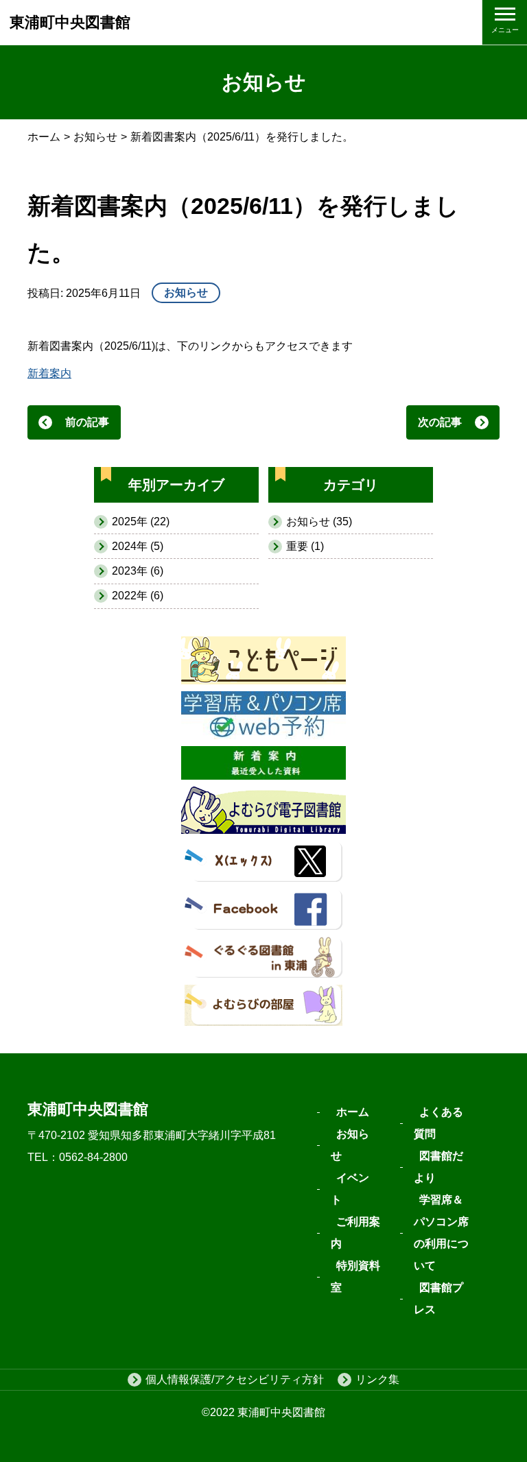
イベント (350, 1189)
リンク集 (377, 1379)
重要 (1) (305, 546)
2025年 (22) (140, 521)
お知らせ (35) (319, 521)
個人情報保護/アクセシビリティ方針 (234, 1379)
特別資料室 (355, 1276)
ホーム (43, 137)
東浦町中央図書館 (70, 22)
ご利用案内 (355, 1232)
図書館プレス (438, 1298)
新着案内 (49, 373)
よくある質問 (438, 1123)
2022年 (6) (137, 595)
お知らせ (95, 137)
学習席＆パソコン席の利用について (441, 1232)
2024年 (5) (137, 546)
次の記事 (440, 422)
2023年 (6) (137, 571)
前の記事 (87, 422)
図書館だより (438, 1167)
